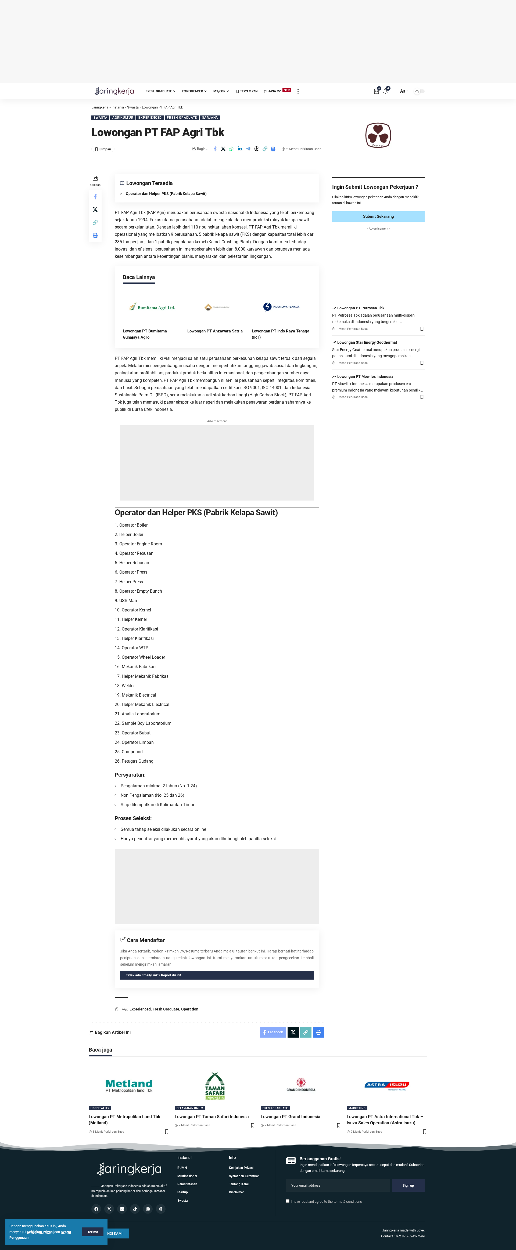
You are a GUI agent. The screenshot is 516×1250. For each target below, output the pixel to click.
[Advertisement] (258, 41)
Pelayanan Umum (190, 1108)
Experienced (150, 117)
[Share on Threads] (256, 148)
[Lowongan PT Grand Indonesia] (301, 1086)
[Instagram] (148, 1209)
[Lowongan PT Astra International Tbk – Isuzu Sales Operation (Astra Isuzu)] (387, 1086)
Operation (189, 1009)
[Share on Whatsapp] (231, 148)
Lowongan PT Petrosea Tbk (360, 308)
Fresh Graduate (182, 117)
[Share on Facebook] (215, 148)
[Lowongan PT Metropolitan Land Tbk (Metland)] (129, 1086)
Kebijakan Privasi (40, 1232)
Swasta (100, 117)
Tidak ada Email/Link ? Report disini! (153, 975)
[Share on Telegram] (248, 148)
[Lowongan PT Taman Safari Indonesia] (215, 1086)
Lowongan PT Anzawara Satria (215, 331)
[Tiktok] (135, 1209)
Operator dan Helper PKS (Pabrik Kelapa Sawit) (166, 193)
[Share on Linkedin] (240, 148)
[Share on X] (223, 148)
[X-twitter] (109, 1209)
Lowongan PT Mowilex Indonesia (365, 376)
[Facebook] (96, 1209)
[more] (298, 91)
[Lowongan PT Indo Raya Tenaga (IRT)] (281, 307)
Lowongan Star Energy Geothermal (367, 342)
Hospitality (100, 1108)
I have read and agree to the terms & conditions (326, 1202)
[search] (393, 91)
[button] (265, 148)
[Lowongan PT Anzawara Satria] (216, 307)
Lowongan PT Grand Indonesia (290, 1116)
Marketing (357, 1108)
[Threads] (161, 1209)
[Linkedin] (122, 1209)
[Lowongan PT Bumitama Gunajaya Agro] (152, 307)
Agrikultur (122, 117)
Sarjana (210, 117)
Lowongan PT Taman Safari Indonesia (212, 1116)
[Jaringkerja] (114, 91)
